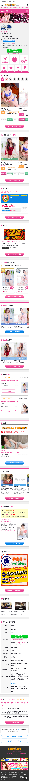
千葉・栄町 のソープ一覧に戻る (14, 741)
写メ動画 (4, 70)
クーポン (24, 62)
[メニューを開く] (2, 4)
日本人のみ (14, 683)
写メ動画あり (22, 119)
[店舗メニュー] (2, 11)
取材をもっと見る (14, 463)
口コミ (25, 70)
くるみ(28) (17, 361)
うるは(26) (4, 163)
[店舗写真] (7, 606)
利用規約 (20, 752)
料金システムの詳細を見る (14, 590)
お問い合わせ (14, 754)
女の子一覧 (11, 70)
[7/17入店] (10, 160)
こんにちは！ (24, 4)
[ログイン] (27, 5)
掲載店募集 (22, 753)
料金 (18, 70)
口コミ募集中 (9, 173)
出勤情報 (14, 62)
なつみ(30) (23, 109)
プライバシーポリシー (8, 753)
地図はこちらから (10, 41)
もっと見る (8, 391)
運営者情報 (15, 752)
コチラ (19, 729)
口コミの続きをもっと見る (7, 530)
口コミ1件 (10, 119)
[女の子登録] (17, 109)
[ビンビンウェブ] (1, 7)
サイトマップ (9, 752)
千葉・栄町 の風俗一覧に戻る (14, 737)
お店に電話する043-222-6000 (19, 636)
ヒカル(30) (4, 109)
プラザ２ (5, 10)
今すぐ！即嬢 (5, 62)
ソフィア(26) (6, 287)
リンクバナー (17, 753)
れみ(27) (16, 486)
